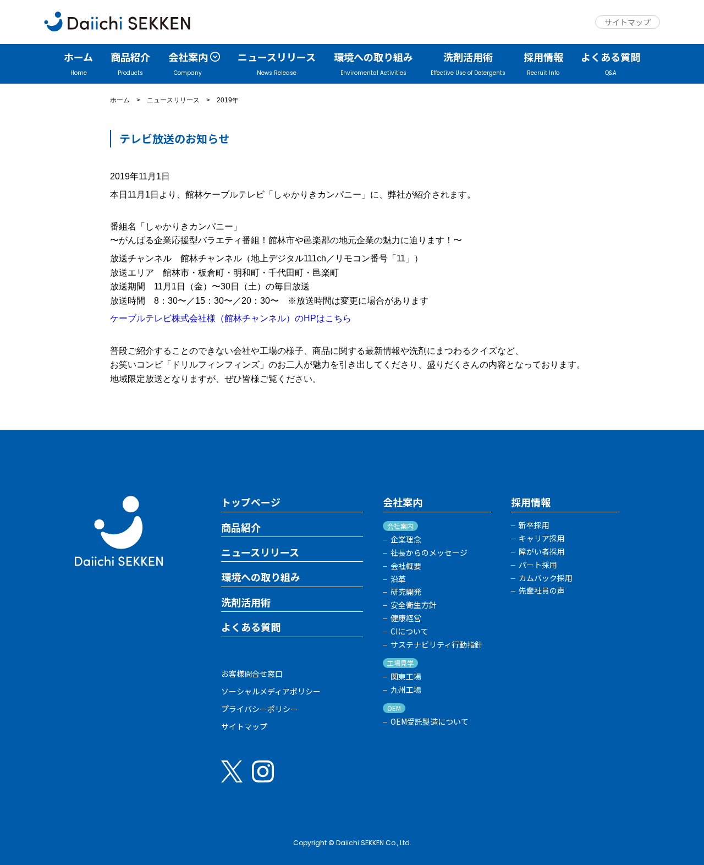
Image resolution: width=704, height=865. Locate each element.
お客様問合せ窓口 (252, 673)
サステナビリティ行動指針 (436, 644)
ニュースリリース (173, 100)
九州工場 (406, 690)
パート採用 (538, 565)
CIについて (409, 631)
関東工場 (406, 676)
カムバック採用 (546, 578)
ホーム (120, 100)
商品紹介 (241, 527)
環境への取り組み (260, 577)
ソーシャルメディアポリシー (271, 691)
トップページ (250, 502)
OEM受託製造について (430, 722)
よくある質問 (250, 627)
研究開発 (406, 592)
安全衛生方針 (414, 605)
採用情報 (531, 502)
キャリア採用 (542, 538)
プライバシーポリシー (259, 708)
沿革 (398, 579)
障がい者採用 (542, 552)
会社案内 (402, 502)
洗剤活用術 (246, 602)
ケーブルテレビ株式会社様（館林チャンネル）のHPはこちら (230, 318)
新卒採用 (534, 525)
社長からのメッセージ (429, 553)
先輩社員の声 (542, 591)
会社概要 (406, 566)
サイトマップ (627, 22)
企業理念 (406, 539)
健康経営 (406, 618)
